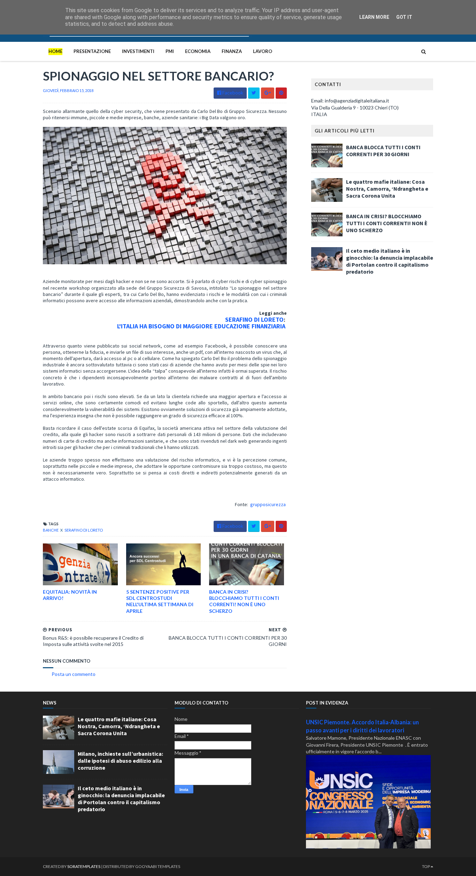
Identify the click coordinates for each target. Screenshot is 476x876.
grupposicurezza (268, 504)
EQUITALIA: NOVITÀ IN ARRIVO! (70, 595)
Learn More (374, 17)
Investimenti (138, 51)
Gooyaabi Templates (157, 866)
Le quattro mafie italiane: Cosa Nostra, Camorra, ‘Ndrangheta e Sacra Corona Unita (387, 188)
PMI (170, 51)
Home (55, 51)
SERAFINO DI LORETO (254, 319)
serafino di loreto (83, 530)
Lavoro (262, 51)
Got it (404, 17)
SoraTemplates (83, 866)
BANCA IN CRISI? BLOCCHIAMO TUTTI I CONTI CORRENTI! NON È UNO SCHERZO (244, 601)
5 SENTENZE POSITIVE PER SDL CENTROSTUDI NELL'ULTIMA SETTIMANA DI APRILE (159, 601)
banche (51, 530)
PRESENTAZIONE (92, 51)
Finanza (232, 51)
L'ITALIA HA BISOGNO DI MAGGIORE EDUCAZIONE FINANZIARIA (202, 326)
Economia (197, 51)
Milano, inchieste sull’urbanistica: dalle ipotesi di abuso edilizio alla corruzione (120, 760)
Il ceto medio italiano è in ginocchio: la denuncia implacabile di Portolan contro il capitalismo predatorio (389, 261)
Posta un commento (73, 674)
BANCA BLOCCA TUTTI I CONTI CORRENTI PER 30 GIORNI (383, 151)
